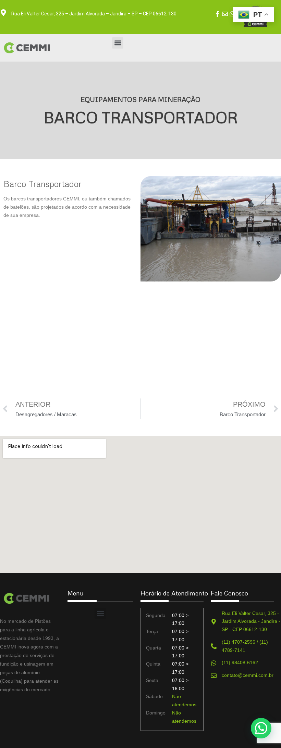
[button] (117, 43)
